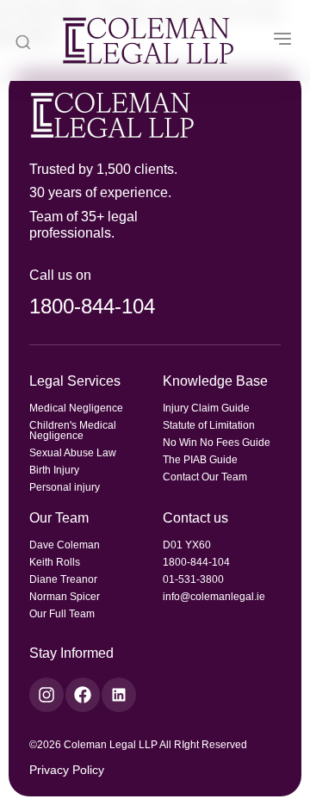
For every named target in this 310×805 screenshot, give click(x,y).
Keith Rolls (54, 562)
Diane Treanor (63, 579)
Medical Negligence (76, 408)
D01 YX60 (187, 545)
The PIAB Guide (200, 460)
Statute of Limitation (209, 425)
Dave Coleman (64, 545)
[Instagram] (46, 695)
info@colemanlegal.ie (214, 597)
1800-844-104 (92, 306)
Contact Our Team (205, 477)
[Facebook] (82, 695)
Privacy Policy (66, 770)
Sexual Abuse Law (72, 453)
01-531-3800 (193, 579)
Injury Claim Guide (206, 408)
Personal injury (64, 487)
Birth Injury (54, 470)
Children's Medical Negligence (72, 430)
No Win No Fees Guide (216, 443)
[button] (282, 40)
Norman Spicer (64, 597)
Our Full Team (62, 614)
